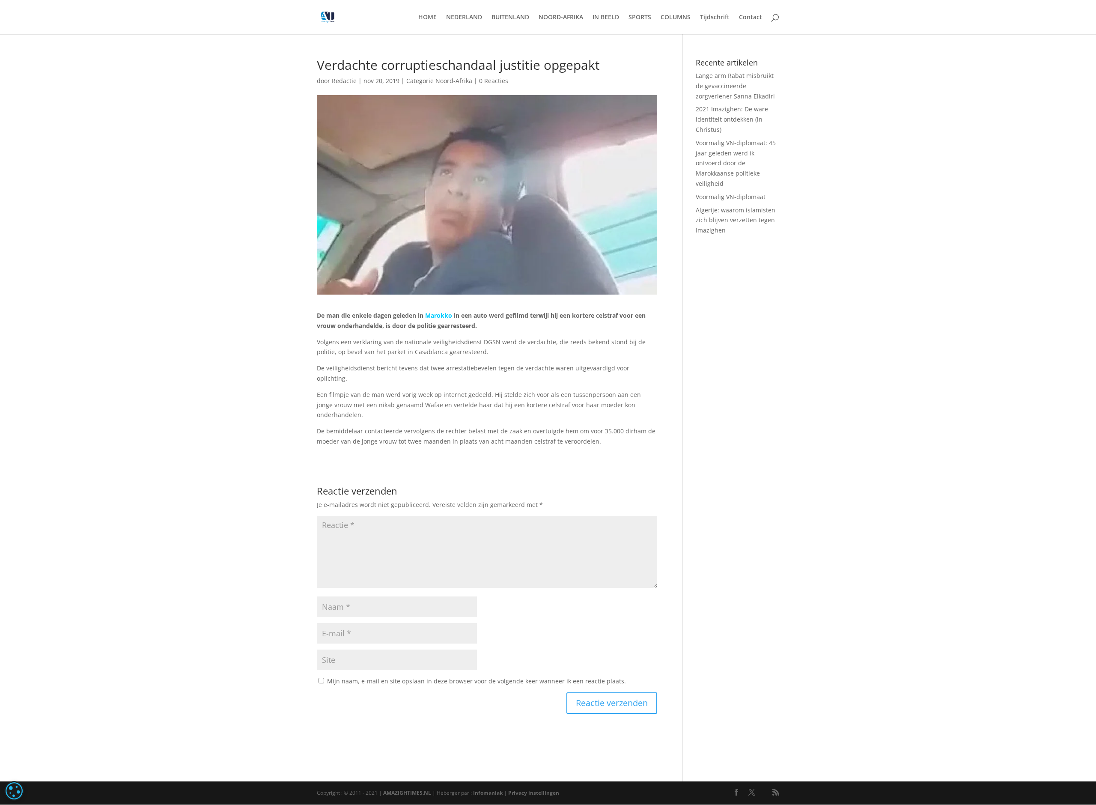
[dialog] (14, 791)
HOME (427, 17)
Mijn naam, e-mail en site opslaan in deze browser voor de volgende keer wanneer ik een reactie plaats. (476, 681)
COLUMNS (676, 17)
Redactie (344, 81)
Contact (750, 17)
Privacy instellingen (533, 792)
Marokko (438, 315)
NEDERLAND (464, 17)
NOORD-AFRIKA (561, 17)
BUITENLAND (510, 17)
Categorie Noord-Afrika (439, 81)
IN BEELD (606, 17)
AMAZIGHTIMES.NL (407, 792)
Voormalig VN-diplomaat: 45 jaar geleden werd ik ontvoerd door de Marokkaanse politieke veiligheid (736, 163)
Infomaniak (488, 792)
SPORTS (639, 17)
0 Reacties (493, 81)
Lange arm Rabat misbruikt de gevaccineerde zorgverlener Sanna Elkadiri (735, 86)
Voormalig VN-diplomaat (730, 197)
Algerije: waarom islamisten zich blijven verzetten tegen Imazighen (735, 220)
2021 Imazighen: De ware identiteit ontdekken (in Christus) (732, 119)
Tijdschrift (715, 17)
